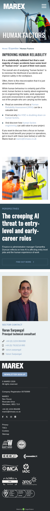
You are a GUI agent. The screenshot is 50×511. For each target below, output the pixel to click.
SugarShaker (29, 509)
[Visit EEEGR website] (12, 458)
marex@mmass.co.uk (26, 139)
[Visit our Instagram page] (12, 417)
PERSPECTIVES (10, 209)
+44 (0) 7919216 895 (15, 345)
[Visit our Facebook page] (3, 417)
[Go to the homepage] (14, 6)
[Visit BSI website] (20, 495)
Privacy (5, 425)
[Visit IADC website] (28, 470)
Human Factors (27, 48)
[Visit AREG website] (31, 483)
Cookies (5, 431)
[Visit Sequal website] (23, 446)
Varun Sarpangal (14, 354)
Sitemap (5, 434)
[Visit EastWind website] (9, 446)
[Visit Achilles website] (12, 483)
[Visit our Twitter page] (8, 417)
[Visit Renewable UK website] (32, 458)
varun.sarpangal (13, 350)
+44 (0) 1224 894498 (16, 341)
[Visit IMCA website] (12, 470)
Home (4, 48)
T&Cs (4, 428)
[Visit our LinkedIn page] (16, 417)
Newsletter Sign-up (14, 374)
